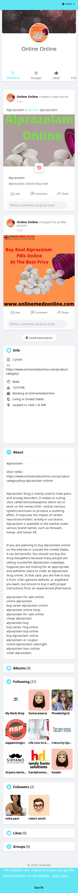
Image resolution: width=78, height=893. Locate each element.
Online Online (39, 48)
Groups (19, 846)
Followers (21, 787)
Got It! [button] (39, 887)
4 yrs (19, 101)
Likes (17, 833)
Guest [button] (68, 4)
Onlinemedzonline (41, 393)
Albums (19, 668)
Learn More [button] (60, 876)
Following (21, 681)
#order (33, 110)
